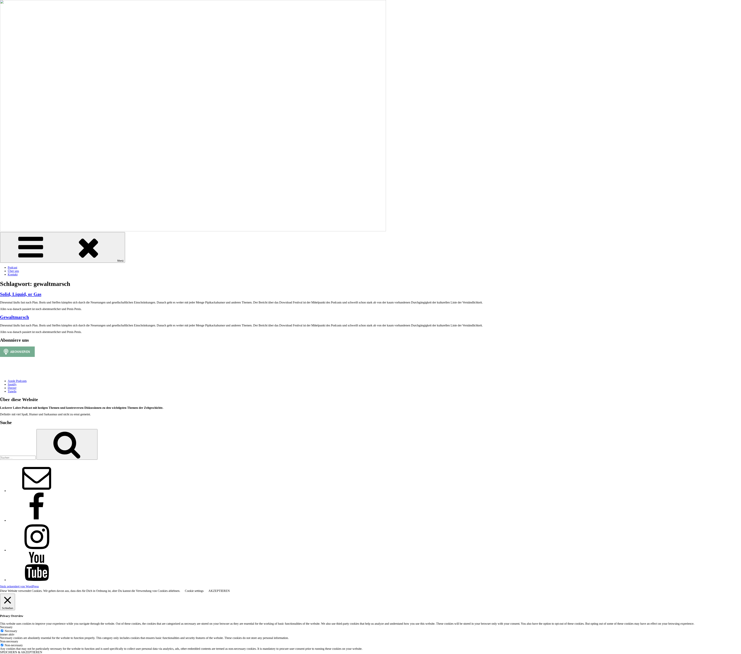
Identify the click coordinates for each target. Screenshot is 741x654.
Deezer (12, 388)
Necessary (11, 631)
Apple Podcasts (17, 381)
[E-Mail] (37, 490)
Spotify (12, 384)
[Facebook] (37, 520)
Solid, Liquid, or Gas (20, 294)
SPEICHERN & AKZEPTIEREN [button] (21, 652)
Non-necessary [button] (9, 641)
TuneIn (12, 391)
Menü (120, 260)
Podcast (12, 267)
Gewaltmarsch (14, 317)
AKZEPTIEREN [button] (219, 590)
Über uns (13, 271)
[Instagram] (37, 550)
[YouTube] (37, 579)
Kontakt (13, 274)
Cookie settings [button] (194, 590)
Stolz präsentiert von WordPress (19, 586)
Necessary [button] (6, 627)
